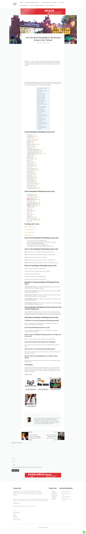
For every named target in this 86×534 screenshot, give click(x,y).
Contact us (54, 492)
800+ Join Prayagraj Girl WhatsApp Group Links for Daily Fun (42, 127)
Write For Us (50, 5)
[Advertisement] (43, 53)
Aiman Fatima (46, 42)
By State (61, 2)
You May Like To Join (41, 93)
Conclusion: (40, 113)
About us (54, 491)
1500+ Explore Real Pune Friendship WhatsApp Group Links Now (42, 123)
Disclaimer (54, 493)
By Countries (24, 5)
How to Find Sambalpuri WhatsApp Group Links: (41, 95)
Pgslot (14, 514)
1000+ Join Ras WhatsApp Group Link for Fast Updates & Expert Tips (42, 116)
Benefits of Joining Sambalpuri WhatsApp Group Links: (42, 104)
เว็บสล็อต (15, 515)
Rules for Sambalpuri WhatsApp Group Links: (41, 101)
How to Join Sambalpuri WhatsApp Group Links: (41, 98)
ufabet (14, 510)
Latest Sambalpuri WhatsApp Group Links (42, 89)
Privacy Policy (55, 495)
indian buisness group (32, 2)
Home (21, 2)
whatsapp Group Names (49, 2)
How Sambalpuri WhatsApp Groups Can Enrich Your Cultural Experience (41, 108)
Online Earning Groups (37, 5)
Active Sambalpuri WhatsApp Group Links (42, 91)
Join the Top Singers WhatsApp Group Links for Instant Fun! (51, 436)
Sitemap (53, 499)
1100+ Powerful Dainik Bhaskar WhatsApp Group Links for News (42, 120)
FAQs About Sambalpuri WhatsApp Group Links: (41, 111)
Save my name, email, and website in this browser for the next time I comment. (27, 467)
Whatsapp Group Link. (44, 527)
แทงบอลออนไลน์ (16, 512)
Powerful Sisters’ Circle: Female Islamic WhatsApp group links (35, 436)
